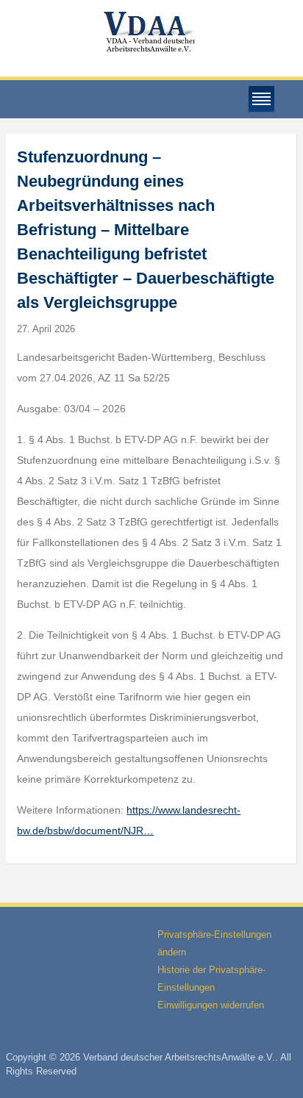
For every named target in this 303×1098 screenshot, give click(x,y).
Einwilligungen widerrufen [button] (210, 1005)
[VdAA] (151, 32)
